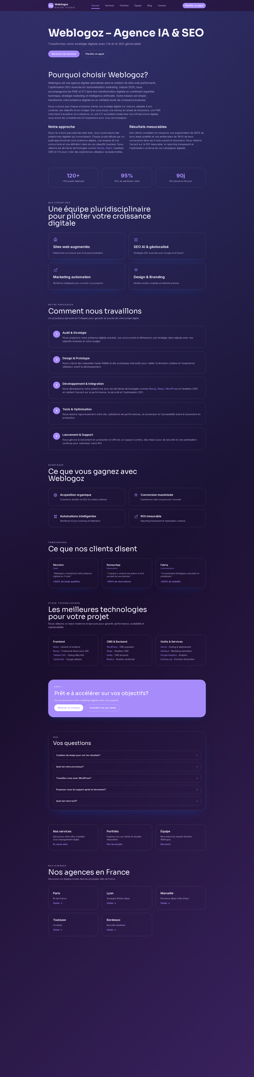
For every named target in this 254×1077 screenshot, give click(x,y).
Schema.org (166, 659)
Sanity (110, 655)
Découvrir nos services (64, 54)
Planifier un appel (194, 5)
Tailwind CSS (59, 655)
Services (109, 5)
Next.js (100, 148)
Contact (162, 5)
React (109, 148)
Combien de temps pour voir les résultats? (127, 755)
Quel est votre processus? (127, 766)
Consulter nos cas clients (102, 707)
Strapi (109, 651)
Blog (149, 5)
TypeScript (58, 659)
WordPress (172, 388)
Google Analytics (169, 655)
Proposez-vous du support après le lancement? (127, 789)
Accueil (95, 5)
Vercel (164, 647)
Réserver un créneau (69, 707)
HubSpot (165, 651)
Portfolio (124, 5)
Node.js (110, 659)
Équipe (138, 5)
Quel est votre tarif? (127, 801)
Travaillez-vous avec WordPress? (127, 778)
